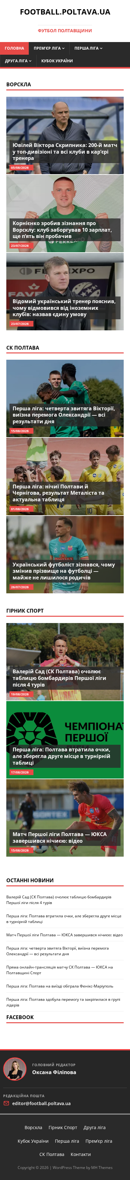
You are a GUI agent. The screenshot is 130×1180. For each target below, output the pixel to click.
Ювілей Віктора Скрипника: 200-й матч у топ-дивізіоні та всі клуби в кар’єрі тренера (65, 152)
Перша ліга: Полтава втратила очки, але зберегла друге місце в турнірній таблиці (61, 756)
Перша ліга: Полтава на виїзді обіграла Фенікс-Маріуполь (59, 986)
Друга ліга (16, 61)
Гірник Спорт (25, 610)
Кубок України (57, 61)
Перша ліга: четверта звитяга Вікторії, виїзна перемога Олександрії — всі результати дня (64, 415)
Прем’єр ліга (47, 48)
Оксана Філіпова (54, 1072)
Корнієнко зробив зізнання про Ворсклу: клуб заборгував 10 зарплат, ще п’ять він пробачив (62, 230)
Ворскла (18, 84)
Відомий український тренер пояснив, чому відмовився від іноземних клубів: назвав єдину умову (64, 308)
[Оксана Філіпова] (15, 1069)
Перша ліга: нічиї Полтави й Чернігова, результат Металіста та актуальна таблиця (58, 493)
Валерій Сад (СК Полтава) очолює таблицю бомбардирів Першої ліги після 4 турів (59, 678)
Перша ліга (86, 48)
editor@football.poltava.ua (41, 1103)
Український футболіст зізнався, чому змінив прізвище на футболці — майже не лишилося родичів (64, 571)
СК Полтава (22, 347)
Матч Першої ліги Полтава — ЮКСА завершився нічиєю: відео (60, 837)
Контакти (81, 1154)
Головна (14, 48)
